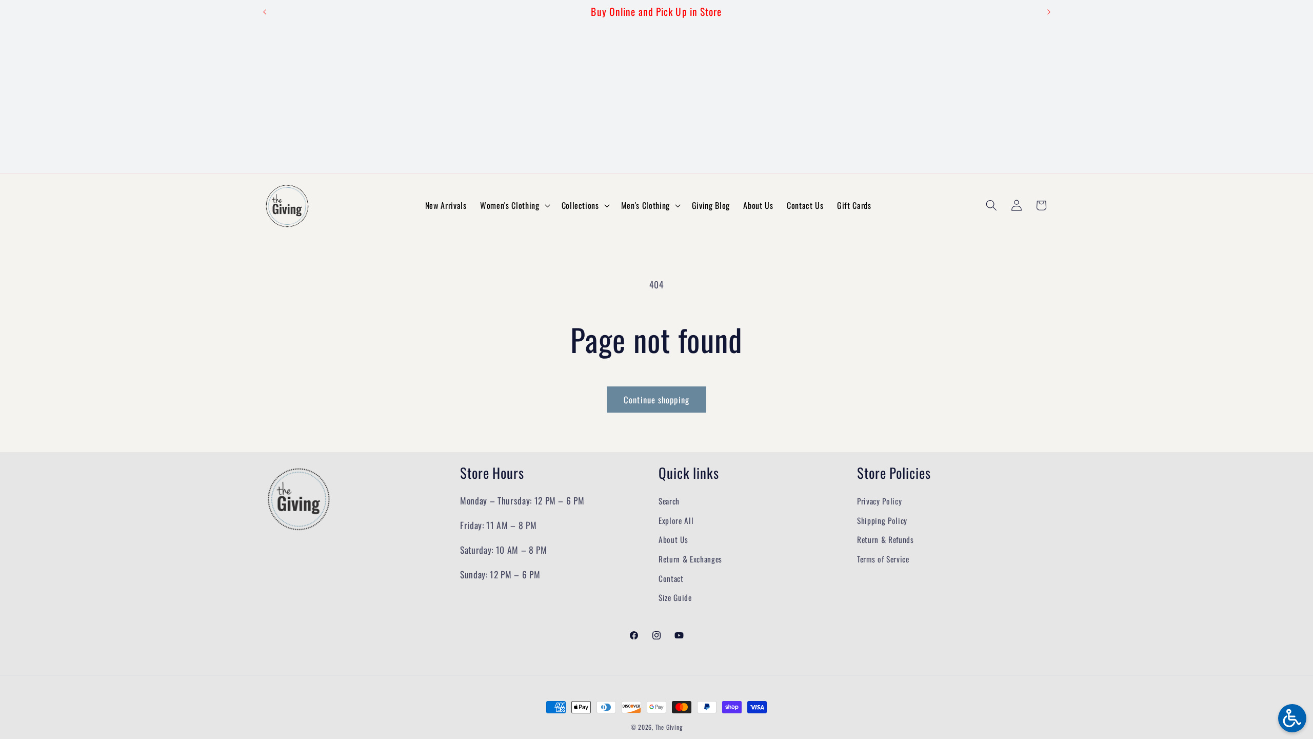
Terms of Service (883, 559)
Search (669, 501)
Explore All (676, 520)
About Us (673, 539)
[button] (513, 205)
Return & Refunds (885, 539)
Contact (671, 578)
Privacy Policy (879, 501)
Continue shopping (656, 399)
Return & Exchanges (690, 559)
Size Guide (675, 597)
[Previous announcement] (264, 12)
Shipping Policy (882, 520)
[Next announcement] (1049, 12)
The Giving (669, 727)
